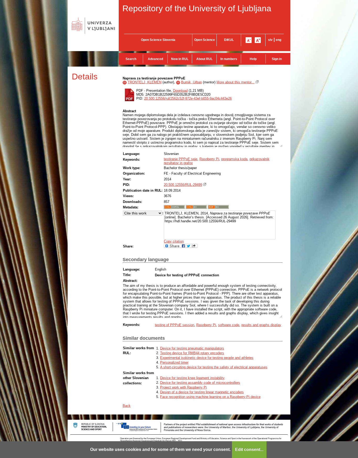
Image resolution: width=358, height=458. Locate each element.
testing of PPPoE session (174, 325)
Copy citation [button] (174, 241)
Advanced (155, 59)
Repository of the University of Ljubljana (196, 8)
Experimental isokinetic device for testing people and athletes (206, 358)
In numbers (228, 59)
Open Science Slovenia (158, 40)
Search (131, 59)
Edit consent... (249, 449)
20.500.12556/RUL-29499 (183, 185)
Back (127, 406)
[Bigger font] (258, 40)
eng (278, 40)
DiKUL (229, 40)
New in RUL (179, 59)
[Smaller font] (249, 40)
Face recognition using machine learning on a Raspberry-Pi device (210, 397)
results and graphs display (261, 325)
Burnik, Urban (191, 82)
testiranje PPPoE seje (180, 159)
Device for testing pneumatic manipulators (192, 348)
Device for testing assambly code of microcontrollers (200, 383)
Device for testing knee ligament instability (192, 378)
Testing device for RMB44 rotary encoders (192, 353)
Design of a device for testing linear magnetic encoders (202, 392)
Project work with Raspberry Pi (183, 387)
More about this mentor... (235, 82)
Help (253, 59)
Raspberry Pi (209, 159)
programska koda (234, 159)
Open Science (204, 40)
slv (270, 40)
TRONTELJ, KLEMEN (144, 82)
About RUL (204, 59)
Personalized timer (174, 362)
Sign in (277, 59)
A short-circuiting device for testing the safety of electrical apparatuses (213, 367)
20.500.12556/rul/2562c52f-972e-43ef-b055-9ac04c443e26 (188, 98)
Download (180, 91)
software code (228, 325)
